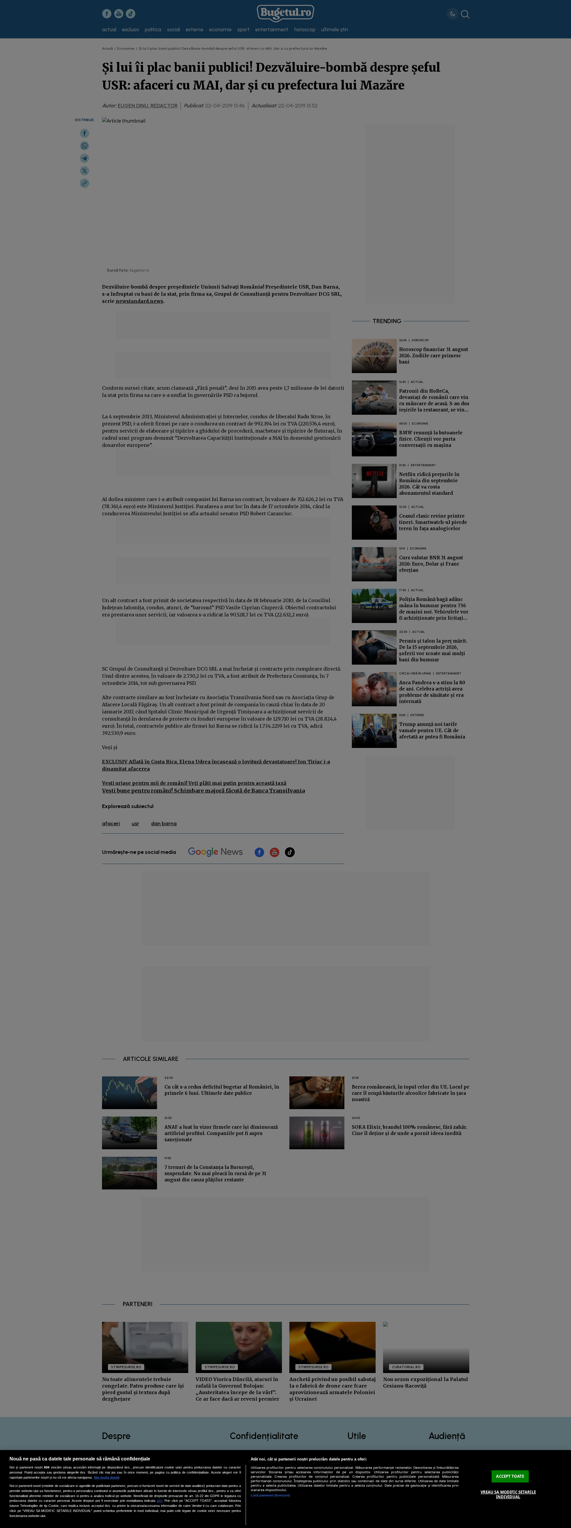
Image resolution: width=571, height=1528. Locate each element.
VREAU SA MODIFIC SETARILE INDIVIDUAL (508, 1495)
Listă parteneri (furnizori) (270, 1495)
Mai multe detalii (107, 1477)
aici (159, 1501)
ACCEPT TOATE (510, 1476)
